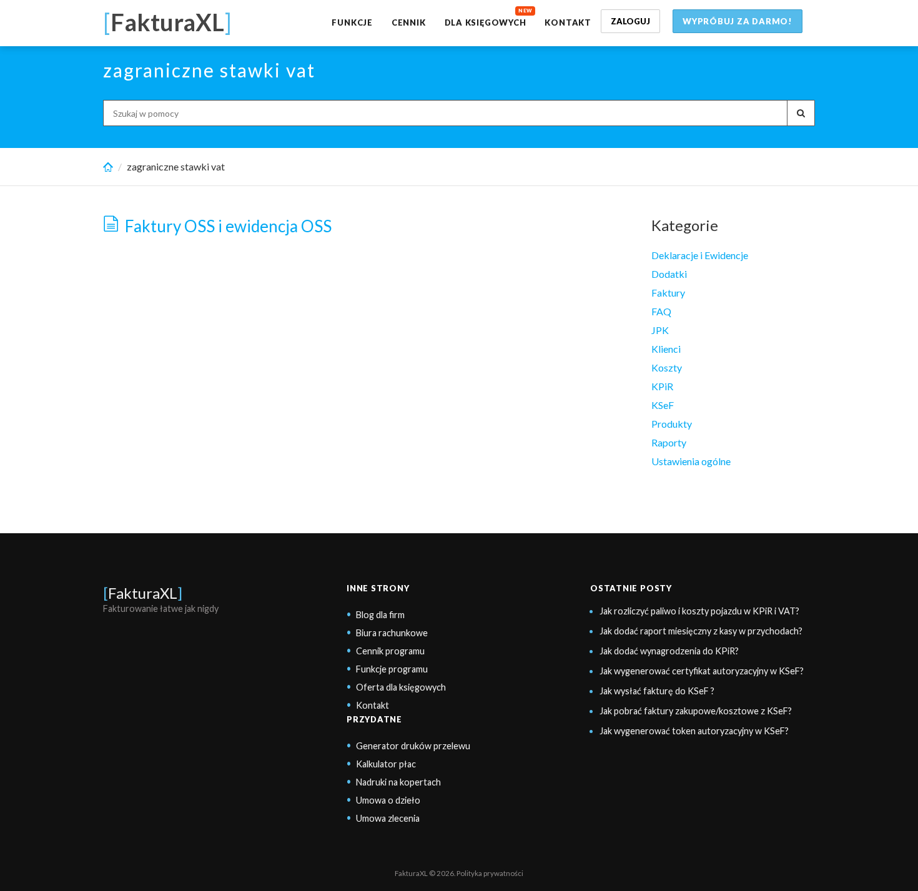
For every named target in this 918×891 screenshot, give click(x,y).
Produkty (671, 424)
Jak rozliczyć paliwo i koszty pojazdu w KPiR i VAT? (699, 611)
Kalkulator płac (386, 764)
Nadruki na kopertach (398, 782)
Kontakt (568, 22)
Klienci (666, 349)
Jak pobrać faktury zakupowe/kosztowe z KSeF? (696, 711)
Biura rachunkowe (392, 633)
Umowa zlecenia (388, 818)
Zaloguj (630, 21)
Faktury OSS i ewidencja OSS (228, 226)
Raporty (668, 442)
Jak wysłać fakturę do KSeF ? (657, 691)
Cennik (409, 22)
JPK (660, 330)
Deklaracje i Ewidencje (699, 255)
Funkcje (352, 22)
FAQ (661, 311)
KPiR (662, 386)
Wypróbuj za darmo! (737, 21)
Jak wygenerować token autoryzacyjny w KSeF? (694, 731)
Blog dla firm (380, 614)
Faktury (668, 292)
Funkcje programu (392, 669)
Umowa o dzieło (388, 800)
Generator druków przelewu (413, 746)
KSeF (662, 405)
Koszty (666, 367)
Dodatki (669, 274)
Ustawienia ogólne (691, 461)
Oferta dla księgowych (401, 687)
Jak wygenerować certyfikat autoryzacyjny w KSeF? (702, 671)
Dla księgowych (485, 22)
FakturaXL (142, 593)
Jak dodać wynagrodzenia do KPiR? (669, 651)
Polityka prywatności (490, 873)
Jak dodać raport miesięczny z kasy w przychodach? (701, 631)
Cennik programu (390, 651)
